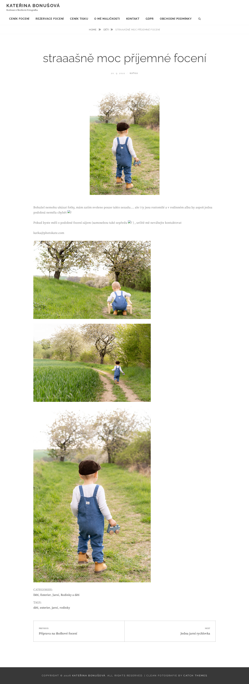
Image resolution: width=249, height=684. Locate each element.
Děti (106, 29)
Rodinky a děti (70, 595)
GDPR (150, 18)
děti (35, 607)
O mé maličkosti (107, 18)
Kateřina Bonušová (33, 5)
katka (134, 73)
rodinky (65, 607)
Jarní (55, 595)
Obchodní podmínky (176, 18)
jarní (55, 607)
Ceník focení (19, 18)
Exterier (45, 595)
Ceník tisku (79, 18)
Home (93, 29)
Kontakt (132, 18)
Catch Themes (195, 675)
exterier (45, 607)
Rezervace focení (50, 18)
